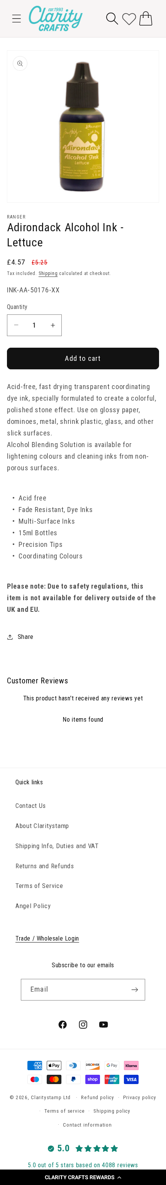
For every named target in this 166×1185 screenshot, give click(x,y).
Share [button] (26, 636)
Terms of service (64, 1111)
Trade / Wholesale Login (47, 938)
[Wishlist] (129, 18)
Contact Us (30, 805)
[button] (83, 1177)
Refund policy (97, 1097)
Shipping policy (111, 1111)
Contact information (87, 1125)
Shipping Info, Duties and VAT (57, 846)
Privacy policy (139, 1097)
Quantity (17, 307)
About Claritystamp (42, 826)
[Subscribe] (134, 990)
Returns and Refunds (44, 866)
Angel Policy (33, 906)
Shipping (48, 273)
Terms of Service (39, 886)
